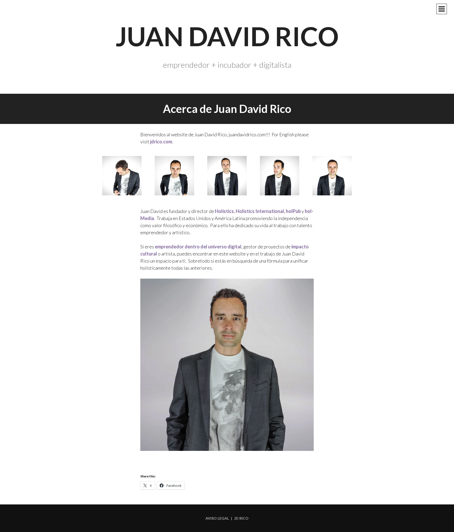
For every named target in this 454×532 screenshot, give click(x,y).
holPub (293, 211)
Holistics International (260, 211)
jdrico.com (161, 141)
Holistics (224, 211)
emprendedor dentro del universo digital (198, 246)
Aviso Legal (217, 518)
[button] (122, 176)
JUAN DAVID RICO (227, 36)
